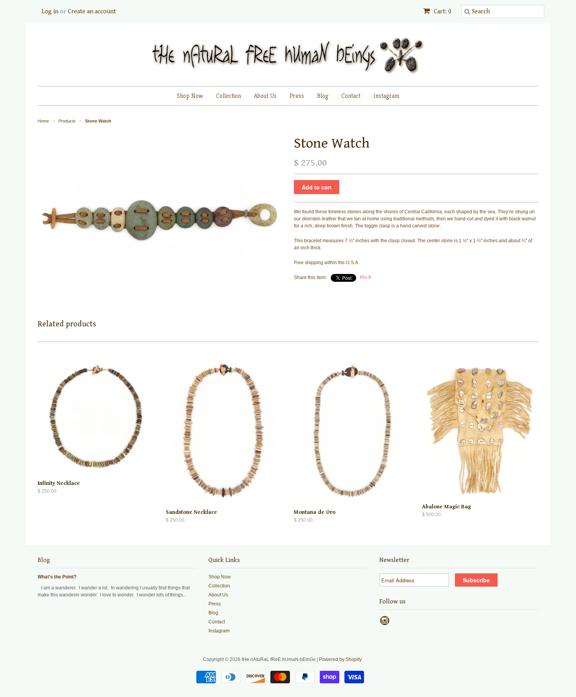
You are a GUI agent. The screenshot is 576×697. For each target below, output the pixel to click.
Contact (350, 96)
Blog (322, 96)
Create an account (92, 11)
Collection (228, 96)
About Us (265, 96)
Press (297, 96)
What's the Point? (57, 577)
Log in (50, 11)
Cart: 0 (441, 11)
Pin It (365, 277)
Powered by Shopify (340, 659)
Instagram (386, 96)
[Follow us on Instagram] (386, 623)
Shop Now (190, 96)
